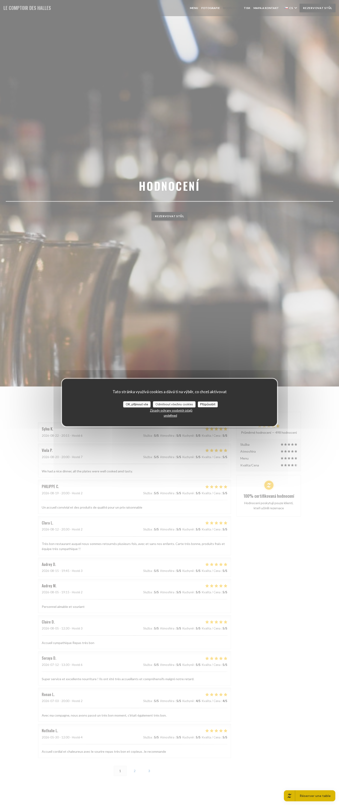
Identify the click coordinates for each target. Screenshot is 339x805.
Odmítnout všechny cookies (174, 404)
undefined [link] (170, 415)
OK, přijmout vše (137, 404)
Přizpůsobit (207, 404)
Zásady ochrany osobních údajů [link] (171, 410)
